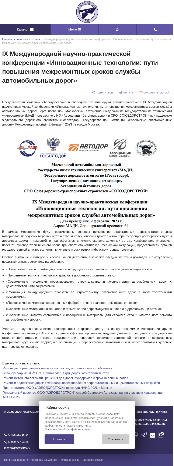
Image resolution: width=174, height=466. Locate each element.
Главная (7, 39)
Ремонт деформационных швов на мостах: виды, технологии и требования (57, 368)
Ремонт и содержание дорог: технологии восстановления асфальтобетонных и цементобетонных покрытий (81, 383)
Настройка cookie (92, 459)
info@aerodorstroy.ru (17, 447)
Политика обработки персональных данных (30, 459)
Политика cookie (69, 459)
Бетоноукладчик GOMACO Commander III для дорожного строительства (56, 373)
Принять (59, 439)
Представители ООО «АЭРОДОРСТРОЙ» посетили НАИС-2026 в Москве (57, 387)
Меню (73, 29)
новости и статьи (27, 39)
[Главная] (87, 12)
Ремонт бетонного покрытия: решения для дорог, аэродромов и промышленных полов (65, 378)
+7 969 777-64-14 (17, 442)
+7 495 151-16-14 (17, 434)
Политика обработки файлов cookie (67, 429)
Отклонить (115, 439)
